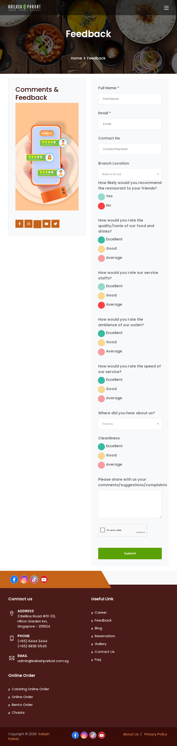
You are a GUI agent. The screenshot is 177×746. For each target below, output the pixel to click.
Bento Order (22, 704)
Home (76, 58)
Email (104, 113)
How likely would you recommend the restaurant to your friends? (130, 185)
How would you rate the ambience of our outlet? (121, 322)
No (108, 205)
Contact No (109, 138)
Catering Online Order (30, 689)
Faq (98, 659)
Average (114, 257)
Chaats (18, 712)
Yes (109, 196)
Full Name (108, 88)
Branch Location (113, 163)
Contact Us (105, 651)
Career (101, 612)
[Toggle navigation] (166, 8)
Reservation (105, 636)
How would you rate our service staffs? (128, 275)
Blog (98, 628)
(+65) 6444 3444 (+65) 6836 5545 (32, 643)
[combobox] (130, 174)
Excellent (114, 239)
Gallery (100, 643)
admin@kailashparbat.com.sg (43, 660)
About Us (131, 734)
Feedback (103, 620)
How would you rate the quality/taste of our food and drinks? (126, 226)
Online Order (22, 696)
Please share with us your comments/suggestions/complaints (132, 482)
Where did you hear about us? (126, 413)
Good (111, 248)
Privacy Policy (156, 734)
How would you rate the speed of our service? (129, 369)
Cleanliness (109, 438)
